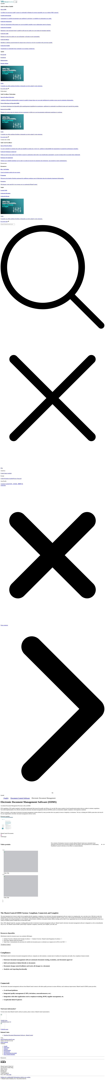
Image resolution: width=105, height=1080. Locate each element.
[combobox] (8, 224)
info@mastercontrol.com (8, 1039)
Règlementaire (7, 1050)
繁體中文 (20, 484)
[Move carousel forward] (103, 844)
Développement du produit (10, 1053)
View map (8, 1074)
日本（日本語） (14, 484)
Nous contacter (4, 1042)
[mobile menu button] (15, 2)
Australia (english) (5, 484)
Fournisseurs (7, 1051)
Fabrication (6, 1047)
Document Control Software (20, 798)
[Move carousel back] (101, 844)
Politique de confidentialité (7, 1077)
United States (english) (6, 473)
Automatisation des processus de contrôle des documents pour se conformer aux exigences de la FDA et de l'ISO (34, 942)
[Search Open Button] (52, 277)
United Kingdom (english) (7, 478)
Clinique (6, 1049)
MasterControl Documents (13, 940)
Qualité (5, 1046)
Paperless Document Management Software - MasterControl (18, 1035)
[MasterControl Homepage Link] (7, 2)
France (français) (17, 478)
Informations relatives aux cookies (22, 1077)
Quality (6, 798)
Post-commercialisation (9, 1054)
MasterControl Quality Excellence (17, 939)
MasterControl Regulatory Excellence (46, 939)
